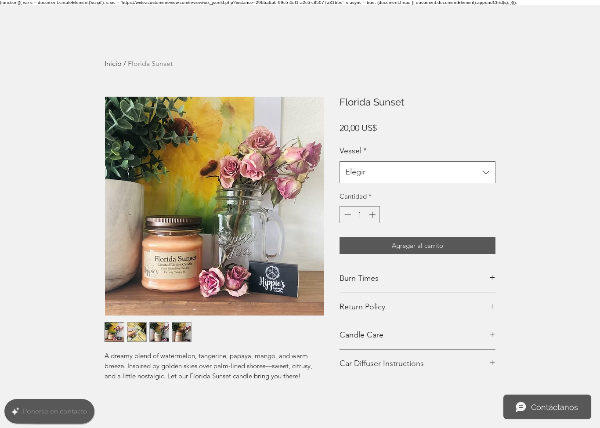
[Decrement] (347, 215)
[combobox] (417, 172)
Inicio (113, 63)
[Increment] (373, 215)
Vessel (353, 151)
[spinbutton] (360, 215)
